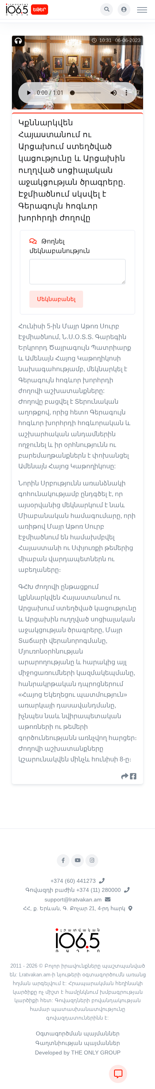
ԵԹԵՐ (39, 9)
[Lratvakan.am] (77, 939)
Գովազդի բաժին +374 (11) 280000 (73, 890)
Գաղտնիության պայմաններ (77, 1043)
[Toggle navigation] (142, 9)
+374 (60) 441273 (73, 881)
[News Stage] (17, 9)
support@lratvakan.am (73, 899)
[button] (106, 9)
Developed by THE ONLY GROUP (77, 1052)
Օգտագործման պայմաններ (78, 1033)
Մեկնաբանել (56, 299)
